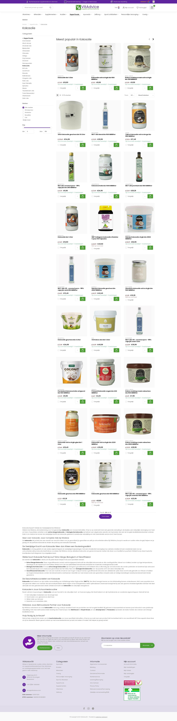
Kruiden (63, 14)
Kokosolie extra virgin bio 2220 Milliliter (104, 443)
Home (24, 24)
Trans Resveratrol (28, 93)
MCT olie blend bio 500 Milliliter (104, 134)
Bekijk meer (26, 120)
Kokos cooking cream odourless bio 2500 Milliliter (138, 443)
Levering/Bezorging (96, 680)
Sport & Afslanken (110, 14)
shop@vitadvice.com (34, 690)
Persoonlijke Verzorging (129, 14)
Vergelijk (63, 88)
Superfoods (74, 14)
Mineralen (37, 14)
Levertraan (26, 71)
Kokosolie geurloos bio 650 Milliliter (71, 494)
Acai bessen (26, 41)
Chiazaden (26, 51)
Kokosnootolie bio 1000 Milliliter (104, 186)
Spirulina (25, 86)
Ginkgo (24, 56)
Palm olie (25, 81)
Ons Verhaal (94, 683)
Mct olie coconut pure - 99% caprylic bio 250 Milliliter (69, 186)
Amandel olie (26, 46)
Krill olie (24, 68)
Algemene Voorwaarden (98, 664)
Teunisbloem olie (28, 91)
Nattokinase (26, 76)
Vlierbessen (26, 96)
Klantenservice (45, 648)
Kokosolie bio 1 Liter (65, 77)
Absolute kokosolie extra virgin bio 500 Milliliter (139, 289)
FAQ (58, 648)
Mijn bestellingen (129, 667)
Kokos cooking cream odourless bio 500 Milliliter (138, 392)
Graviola (25, 61)
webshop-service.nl (101, 717)
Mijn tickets (127, 670)
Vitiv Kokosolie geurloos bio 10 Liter (71, 134)
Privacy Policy (94, 686)
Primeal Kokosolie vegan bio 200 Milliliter (104, 392)
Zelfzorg (97, 14)
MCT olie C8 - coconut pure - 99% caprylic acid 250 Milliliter (71, 289)
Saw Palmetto (27, 83)
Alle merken (29, 107)
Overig (144, 14)
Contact (92, 670)
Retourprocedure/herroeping (100, 689)
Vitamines (26, 14)
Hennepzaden (27, 63)
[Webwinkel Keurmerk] (139, 681)
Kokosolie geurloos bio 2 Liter (69, 340)
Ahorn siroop (26, 43)
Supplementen (50, 14)
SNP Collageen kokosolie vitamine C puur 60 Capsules (105, 238)
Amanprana (29, 110)
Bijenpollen (26, 48)
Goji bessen (26, 58)
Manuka (25, 73)
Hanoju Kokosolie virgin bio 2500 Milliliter (138, 238)
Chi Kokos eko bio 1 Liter (101, 340)
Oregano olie (26, 78)
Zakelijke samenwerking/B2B (99, 692)
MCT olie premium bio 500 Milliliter (138, 186)
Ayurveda (86, 14)
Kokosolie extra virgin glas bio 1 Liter (70, 443)
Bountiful (28, 115)
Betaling (92, 667)
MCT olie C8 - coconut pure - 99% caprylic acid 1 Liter (138, 340)
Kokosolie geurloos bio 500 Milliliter (105, 494)
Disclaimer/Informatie (97, 673)
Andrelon (28, 112)
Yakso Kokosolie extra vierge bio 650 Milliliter (138, 135)
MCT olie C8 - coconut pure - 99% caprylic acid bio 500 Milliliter (138, 494)
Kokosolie (44, 24)
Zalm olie (25, 98)
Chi (26, 117)
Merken (25, 20)
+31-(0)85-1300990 (33, 685)
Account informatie (130, 664)
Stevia (24, 88)
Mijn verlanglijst (129, 673)
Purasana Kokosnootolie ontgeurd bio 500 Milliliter (71, 392)
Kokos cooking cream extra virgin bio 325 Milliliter (138, 78)
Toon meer (105, 516)
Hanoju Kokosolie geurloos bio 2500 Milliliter (103, 289)
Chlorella (25, 53)
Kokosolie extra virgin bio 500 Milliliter (103, 78)
